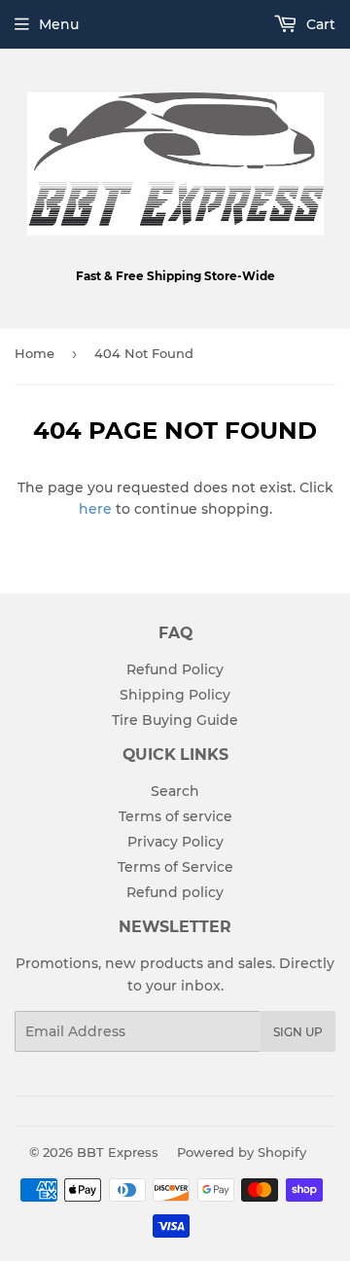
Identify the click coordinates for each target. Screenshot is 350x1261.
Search (175, 791)
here (95, 509)
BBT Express (117, 1152)
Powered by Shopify (241, 1152)
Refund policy (175, 892)
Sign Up (298, 1032)
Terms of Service (175, 867)
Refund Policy (175, 669)
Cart (318, 24)
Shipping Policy (175, 694)
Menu (59, 24)
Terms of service (175, 816)
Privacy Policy (175, 841)
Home (34, 353)
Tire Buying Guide (175, 720)
